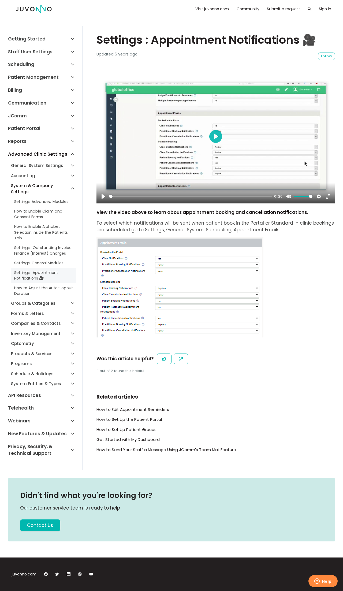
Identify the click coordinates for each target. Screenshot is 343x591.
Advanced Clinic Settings (37, 154)
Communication (27, 103)
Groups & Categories (33, 303)
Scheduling (21, 64)
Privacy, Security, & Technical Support (30, 449)
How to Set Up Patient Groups (126, 429)
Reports (17, 141)
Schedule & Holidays (32, 374)
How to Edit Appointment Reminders (132, 409)
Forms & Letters (27, 313)
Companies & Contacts (36, 323)
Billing (15, 90)
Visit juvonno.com (212, 9)
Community (248, 9)
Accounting (23, 176)
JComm (17, 116)
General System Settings (37, 165)
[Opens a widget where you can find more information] (323, 581)
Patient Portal (24, 128)
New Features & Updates (37, 433)
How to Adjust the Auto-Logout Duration (43, 290)
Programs (21, 363)
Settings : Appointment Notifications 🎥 (36, 275)
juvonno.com (24, 574)
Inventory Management (36, 333)
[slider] (190, 196)
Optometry (22, 343)
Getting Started (27, 39)
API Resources (24, 395)
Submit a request (283, 9)
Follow (326, 56)
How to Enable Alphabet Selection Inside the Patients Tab (41, 232)
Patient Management (33, 77)
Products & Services (32, 353)
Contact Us (40, 525)
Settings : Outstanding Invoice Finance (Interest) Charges (43, 250)
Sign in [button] (325, 9)
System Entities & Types (36, 383)
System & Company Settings (32, 189)
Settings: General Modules (39, 263)
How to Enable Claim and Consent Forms (38, 214)
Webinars (19, 421)
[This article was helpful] (164, 359)
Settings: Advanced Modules (41, 201)
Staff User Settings (30, 52)
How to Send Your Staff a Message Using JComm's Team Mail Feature (166, 449)
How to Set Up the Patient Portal (129, 419)
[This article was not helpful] (181, 359)
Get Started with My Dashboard (128, 439)
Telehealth (21, 408)
